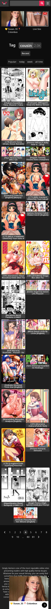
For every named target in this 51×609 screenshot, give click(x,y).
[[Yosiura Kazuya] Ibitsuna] (38, 437)
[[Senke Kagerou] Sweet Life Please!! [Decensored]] (38, 285)
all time (39, 61)
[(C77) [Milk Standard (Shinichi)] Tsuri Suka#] (38, 179)
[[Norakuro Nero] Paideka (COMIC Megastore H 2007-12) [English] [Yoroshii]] (13, 297)
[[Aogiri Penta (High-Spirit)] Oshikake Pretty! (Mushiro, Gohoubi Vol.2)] (38, 485)
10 (17, 536)
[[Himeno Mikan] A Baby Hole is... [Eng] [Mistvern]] (38, 124)
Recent (25, 53)
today (22, 61)
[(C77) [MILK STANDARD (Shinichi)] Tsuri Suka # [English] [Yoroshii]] (13, 218)
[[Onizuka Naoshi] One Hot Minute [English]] (25, 512)
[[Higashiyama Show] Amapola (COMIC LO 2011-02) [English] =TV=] (13, 485)
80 (28, 536)
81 (33, 536)
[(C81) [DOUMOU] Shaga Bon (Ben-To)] (38, 257)
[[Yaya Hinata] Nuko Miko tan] (13, 151)
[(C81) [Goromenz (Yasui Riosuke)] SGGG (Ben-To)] (13, 257)
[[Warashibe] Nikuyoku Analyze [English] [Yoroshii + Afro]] (13, 403)
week (30, 61)
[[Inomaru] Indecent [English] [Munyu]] (13, 178)
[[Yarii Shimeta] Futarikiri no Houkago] (38, 359)
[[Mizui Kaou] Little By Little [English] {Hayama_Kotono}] (38, 324)
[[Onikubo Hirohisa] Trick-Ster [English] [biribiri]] (13, 369)
